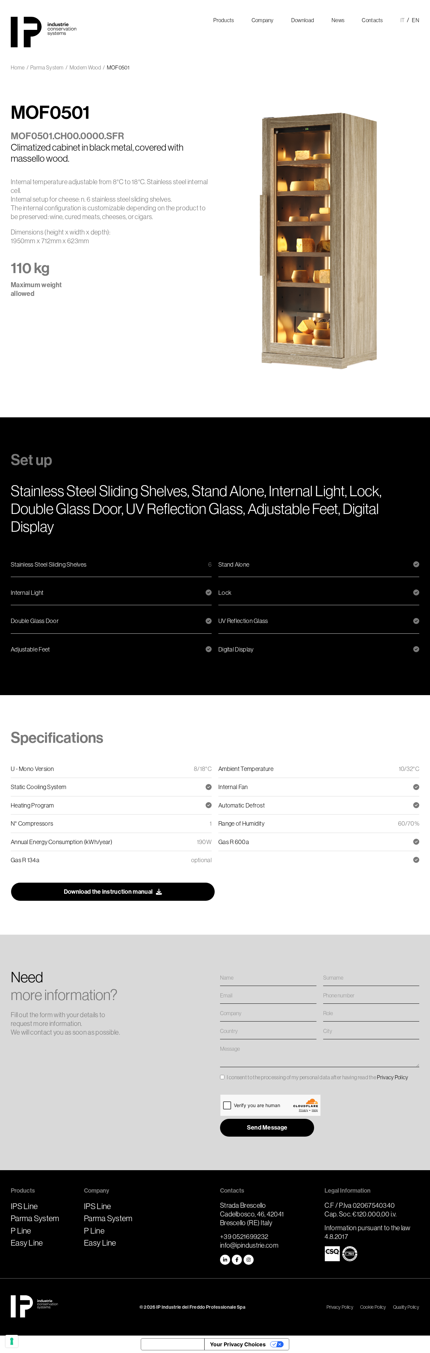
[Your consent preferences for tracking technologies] (11, 1341)
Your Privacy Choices (238, 1344)
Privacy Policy (392, 1077)
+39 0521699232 (244, 1236)
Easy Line (27, 1243)
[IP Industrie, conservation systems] (34, 1307)
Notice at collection (172, 1344)
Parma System (35, 1218)
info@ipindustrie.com (249, 1245)
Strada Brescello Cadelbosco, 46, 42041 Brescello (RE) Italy (252, 1214)
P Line (21, 1231)
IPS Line (24, 1206)
